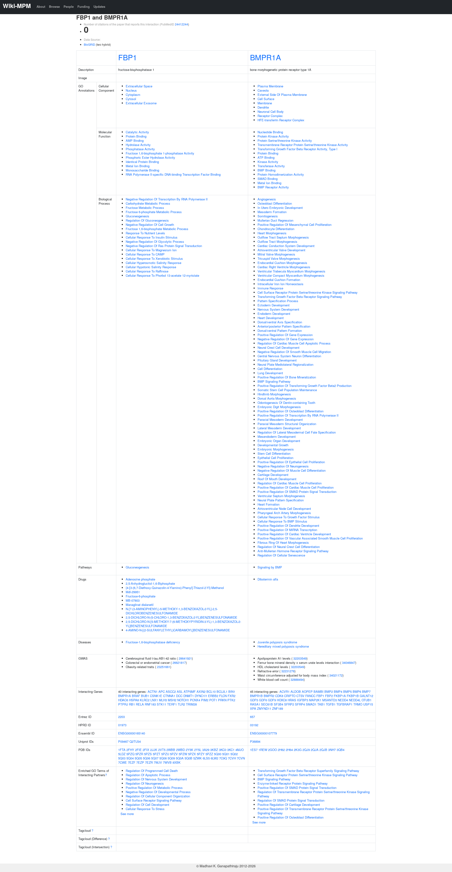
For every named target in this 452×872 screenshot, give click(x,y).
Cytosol (131, 99)
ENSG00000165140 (131, 733)
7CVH (232, 758)
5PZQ (130, 754)
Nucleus (131, 90)
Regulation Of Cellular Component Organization (158, 796)
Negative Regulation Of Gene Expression (286, 339)
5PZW (183, 754)
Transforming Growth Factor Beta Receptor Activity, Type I (297, 149)
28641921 (185, 658)
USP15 (368, 704)
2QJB (323, 749)
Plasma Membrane (270, 86)
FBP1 (127, 57)
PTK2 (231, 700)
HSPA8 (134, 700)
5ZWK (197, 758)
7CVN (241, 758)
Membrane (265, 103)
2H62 (281, 749)
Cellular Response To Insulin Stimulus (152, 237)
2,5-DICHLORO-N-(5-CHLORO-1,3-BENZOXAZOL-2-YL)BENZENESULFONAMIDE (181, 617)
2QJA (315, 749)
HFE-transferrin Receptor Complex (281, 120)
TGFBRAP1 (344, 704)
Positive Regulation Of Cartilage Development (289, 804)
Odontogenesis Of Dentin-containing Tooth (286, 402)
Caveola (263, 90)
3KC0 (222, 749)
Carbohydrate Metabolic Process (148, 203)
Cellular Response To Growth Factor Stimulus (289, 517)
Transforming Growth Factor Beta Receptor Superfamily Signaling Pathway (308, 770)
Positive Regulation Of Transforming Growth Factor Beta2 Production (304, 385)
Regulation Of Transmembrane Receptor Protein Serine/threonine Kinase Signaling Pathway (314, 794)
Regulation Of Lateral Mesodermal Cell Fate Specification (297, 432)
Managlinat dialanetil (139, 604)
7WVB (167, 762)
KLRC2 (144, 700)
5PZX (192, 754)
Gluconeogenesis (137, 216)
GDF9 (272, 700)
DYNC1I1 (201, 696)
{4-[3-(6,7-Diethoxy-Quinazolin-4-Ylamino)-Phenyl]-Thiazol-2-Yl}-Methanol (175, 587)
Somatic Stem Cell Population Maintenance (287, 390)
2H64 (289, 749)
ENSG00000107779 (263, 733)
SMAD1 (311, 704)
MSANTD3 (329, 700)
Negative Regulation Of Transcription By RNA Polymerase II (167, 199)
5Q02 (234, 754)
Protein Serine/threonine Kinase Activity (285, 140)
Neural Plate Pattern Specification (281, 500)
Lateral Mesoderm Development (279, 428)
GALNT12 (366, 696)
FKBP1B (353, 696)
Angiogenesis (267, 199)
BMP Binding (266, 170)
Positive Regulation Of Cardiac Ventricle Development (294, 534)
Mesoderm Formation (272, 212)
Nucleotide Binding (270, 132)
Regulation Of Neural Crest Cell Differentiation (289, 546)
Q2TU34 (135, 741)
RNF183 (150, 704)
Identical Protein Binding (142, 161)
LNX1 (154, 700)
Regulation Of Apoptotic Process (148, 775)
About (40, 6)
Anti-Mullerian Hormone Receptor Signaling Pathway (293, 551)
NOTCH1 (183, 700)
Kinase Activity (268, 161)
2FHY (130, 749)
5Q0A (180, 758)
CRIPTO (289, 696)
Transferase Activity (271, 166)
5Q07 (154, 758)
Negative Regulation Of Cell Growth (150, 224)
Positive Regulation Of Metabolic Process (154, 787)
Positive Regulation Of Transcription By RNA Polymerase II (298, 415)
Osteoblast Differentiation (275, 203)
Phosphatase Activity (140, 149)
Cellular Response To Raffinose (147, 271)
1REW (262, 749)
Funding (83, 6)
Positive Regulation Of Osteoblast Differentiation (290, 411)
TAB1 (321, 704)
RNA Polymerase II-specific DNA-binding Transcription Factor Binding (173, 174)
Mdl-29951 (133, 592)
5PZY (201, 754)
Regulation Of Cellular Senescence (281, 555)
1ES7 (254, 749)
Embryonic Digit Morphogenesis (279, 407)
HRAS (292, 700)
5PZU (165, 754)
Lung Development (270, 373)
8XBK (177, 762)
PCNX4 (195, 700)
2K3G (298, 749)
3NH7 (332, 749)
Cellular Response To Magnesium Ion (151, 250)
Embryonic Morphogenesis (276, 449)
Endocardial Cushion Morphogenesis (282, 262)
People (69, 6)
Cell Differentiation (270, 368)
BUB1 (145, 696)
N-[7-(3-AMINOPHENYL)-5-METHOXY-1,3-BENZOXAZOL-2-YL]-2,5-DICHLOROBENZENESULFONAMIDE (172, 611)
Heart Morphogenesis (272, 233)
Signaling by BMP (270, 567)
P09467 (123, 741)
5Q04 (130, 758)
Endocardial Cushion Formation (279, 279)
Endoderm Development (274, 313)
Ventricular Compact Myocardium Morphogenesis (291, 275)
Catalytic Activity (137, 132)
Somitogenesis (268, 216)
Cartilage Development (273, 474)
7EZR (149, 762)
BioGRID (89, 44)
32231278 (288, 671)
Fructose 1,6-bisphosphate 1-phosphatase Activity (160, 153)
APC (161, 691)
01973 (122, 725)
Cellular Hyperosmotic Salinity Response (153, 262)
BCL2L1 (222, 691)
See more (127, 813)
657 (252, 716)
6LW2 (214, 758)
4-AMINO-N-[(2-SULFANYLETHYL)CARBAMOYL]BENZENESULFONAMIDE (178, 630)
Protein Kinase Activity (273, 136)
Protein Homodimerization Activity (281, 174)
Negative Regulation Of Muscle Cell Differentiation (292, 470)
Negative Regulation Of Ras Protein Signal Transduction (164, 245)
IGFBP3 (302, 700)
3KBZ (214, 749)
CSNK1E (156, 696)
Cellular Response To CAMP (145, 254)
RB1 (132, 704)
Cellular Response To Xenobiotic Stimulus (154, 258)
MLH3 (163, 700)
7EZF (131, 762)
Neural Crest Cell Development (278, 347)
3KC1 (230, 749)
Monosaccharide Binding (142, 170)
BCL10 (211, 691)
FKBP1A (340, 696)
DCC (179, 696)
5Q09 (171, 758)
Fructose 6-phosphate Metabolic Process (154, 212)
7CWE (122, 762)
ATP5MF (190, 691)
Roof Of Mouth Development (277, 479)
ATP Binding (266, 157)
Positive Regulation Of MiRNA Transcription (287, 529)
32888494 (297, 679)
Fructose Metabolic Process (145, 207)
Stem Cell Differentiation (274, 453)
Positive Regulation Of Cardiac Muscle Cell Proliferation (296, 487)
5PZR (139, 754)
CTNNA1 (169, 696)
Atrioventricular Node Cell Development (284, 508)
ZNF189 (277, 708)
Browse (54, 6)
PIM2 (204, 700)
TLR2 (181, 704)
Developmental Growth (273, 445)
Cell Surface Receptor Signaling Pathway (154, 800)
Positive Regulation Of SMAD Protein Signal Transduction (297, 491)
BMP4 (338, 691)
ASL (180, 691)
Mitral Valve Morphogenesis (276, 254)
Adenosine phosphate (140, 579)
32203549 (300, 658)
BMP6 (357, 691)
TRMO (357, 704)
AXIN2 (201, 691)
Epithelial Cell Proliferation (275, 457)
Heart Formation (268, 504)
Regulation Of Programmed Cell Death (152, 770)
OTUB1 (366, 700)
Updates (99, 6)
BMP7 (366, 691)
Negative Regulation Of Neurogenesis (283, 466)
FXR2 (231, 696)
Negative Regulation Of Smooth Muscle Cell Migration (294, 351)
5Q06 (146, 758)
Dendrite (263, 107)
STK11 (161, 704)
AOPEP (307, 691)
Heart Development (271, 318)
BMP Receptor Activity (273, 187)
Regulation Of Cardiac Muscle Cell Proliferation (290, 483)
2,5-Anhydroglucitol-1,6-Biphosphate (150, 583)
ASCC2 (171, 691)
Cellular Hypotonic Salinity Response (151, 267)
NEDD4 (343, 700)
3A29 (205, 749)
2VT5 (161, 749)
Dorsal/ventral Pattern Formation (280, 330)
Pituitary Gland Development (277, 360)
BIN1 (231, 691)
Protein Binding (136, 136)
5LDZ (121, 754)
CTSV (300, 696)
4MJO (239, 749)
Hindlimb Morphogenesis (274, 394)
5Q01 (226, 754)
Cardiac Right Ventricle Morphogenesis (284, 267)
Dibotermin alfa (268, 579)
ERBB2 (213, 696)
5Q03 (121, 758)
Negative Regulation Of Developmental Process (158, 792)
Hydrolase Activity (138, 144)
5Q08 (163, 758)
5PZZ (209, 754)
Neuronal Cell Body (271, 111)
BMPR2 (269, 696)
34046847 (348, 662)
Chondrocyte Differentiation (276, 229)
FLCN (223, 696)
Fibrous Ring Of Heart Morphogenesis (283, 542)
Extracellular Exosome (141, 103)
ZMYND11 (264, 708)
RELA (140, 704)
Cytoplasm (133, 94)
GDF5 (254, 700)
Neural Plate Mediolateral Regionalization (285, 364)
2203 (121, 716)
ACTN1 (152, 691)
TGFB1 (330, 704)
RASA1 (255, 704)
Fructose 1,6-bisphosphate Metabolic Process (157, 229)
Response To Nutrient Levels (145, 233)
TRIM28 (191, 704)
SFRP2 (289, 704)
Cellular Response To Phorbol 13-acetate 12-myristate (162, 275)
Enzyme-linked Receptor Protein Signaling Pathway (293, 783)
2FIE (138, 749)
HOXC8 (282, 700)
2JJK (153, 749)
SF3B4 (278, 704)
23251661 (163, 667)
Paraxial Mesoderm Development (280, 419)
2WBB (170, 749)
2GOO (272, 749)
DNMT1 (188, 696)
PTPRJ (123, 704)
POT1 (213, 700)
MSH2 (172, 700)
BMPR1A (265, 57)
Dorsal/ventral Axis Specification (280, 322)
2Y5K (189, 749)
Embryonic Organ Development (279, 440)
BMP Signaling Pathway (274, 381)
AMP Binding (135, 140)
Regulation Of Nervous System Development (156, 779)
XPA (253, 708)
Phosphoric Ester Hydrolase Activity (150, 157)
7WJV (158, 762)
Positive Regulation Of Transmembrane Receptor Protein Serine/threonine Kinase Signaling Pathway (313, 811)
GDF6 (263, 700)
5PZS (148, 754)
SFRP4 (300, 704)
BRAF (136, 696)
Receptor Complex (270, 116)
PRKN (222, 700)
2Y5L (197, 749)
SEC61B (267, 704)
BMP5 (347, 691)
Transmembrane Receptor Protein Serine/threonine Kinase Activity (303, 144)
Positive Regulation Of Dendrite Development (288, 525)
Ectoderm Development (274, 305)
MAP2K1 (315, 700)
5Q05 (138, 758)
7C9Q (223, 758)
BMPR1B (256, 696)
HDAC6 (123, 700)
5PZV (174, 754)
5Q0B (188, 758)
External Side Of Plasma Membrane (282, 94)
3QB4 (340, 749)
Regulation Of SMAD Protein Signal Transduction (291, 800)
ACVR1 (284, 691)
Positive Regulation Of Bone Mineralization (287, 377)
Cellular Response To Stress (145, 809)
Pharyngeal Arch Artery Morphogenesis (284, 513)
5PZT (156, 754)
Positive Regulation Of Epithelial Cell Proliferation (291, 462)
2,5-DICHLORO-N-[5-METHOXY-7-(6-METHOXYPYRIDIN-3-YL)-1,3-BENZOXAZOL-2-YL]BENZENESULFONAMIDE (183, 623)
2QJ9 (306, 749)
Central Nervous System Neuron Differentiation (289, 356)
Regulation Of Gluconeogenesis (147, 220)
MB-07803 (133, 600)
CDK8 (279, 696)
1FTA (121, 749)
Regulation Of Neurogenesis (145, 783)
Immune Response (270, 288)
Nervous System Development (278, 309)
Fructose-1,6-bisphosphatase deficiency (153, 642)
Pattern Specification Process (278, 301)
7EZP (140, 762)
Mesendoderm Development (277, 436)
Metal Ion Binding (137, 166)
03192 (254, 725)
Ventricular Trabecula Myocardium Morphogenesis (291, 271)
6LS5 (206, 758)
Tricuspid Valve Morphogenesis (279, 258)
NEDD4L (355, 700)
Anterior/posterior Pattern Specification (284, 326)
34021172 (336, 675)
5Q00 (217, 754)
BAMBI (318, 691)
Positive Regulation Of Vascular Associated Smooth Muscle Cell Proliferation (310, 538)
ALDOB (296, 691)
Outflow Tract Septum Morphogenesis (283, 237)
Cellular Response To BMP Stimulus (282, 521)
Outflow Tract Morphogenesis (277, 241)
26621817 (179, 662)
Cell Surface (266, 99)
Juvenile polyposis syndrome (277, 642)
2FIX (146, 749)
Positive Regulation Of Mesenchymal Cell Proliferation (294, 224)
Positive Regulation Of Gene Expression (285, 335)
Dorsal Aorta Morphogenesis (277, 398)
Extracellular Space (139, 86)
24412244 (181, 24)
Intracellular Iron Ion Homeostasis (280, 284)
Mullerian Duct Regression (275, 220)
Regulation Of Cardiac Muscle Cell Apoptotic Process (294, 343)
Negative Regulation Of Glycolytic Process (155, 241)
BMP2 (328, 691)
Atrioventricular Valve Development (281, 250)
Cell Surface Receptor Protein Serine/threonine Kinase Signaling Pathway (308, 292)
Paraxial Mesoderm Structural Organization (287, 424)
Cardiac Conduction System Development (286, 245)
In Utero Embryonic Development (280, 207)
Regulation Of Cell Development (147, 804)
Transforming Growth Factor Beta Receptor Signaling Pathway (300, 296)
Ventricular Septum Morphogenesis (281, 496)
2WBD (180, 749)
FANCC (310, 696)
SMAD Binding (268, 178)
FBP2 (329, 696)
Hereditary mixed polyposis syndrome (283, 646)
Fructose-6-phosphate (140, 596)
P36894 (255, 741)
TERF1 (172, 704)
